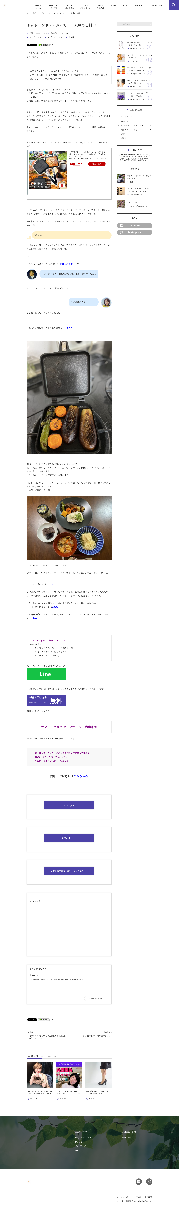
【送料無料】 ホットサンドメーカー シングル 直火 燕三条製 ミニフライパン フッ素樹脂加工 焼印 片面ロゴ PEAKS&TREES (87, 154)
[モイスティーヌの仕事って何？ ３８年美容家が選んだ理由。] (121, 96)
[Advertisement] (69, 928)
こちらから (80, 776)
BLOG (81, 1131)
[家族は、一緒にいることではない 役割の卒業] (121, 178)
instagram (134, 232)
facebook (134, 225)
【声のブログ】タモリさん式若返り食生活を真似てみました (47, 1037)
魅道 (123, 133)
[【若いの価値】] (121, 204)
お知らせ (124, 121)
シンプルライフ (35, 37)
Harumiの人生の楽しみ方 (132, 125)
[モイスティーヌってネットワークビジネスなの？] (121, 58)
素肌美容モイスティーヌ (138, 48)
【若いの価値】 (132, 202)
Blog (125, 5)
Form (69, 6)
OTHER (129, 1131)
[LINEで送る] (44, 45)
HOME (37, 6)
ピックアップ (134, 61)
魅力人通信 (140, 5)
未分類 (71, 37)
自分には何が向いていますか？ (95, 1036)
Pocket (52, 45)
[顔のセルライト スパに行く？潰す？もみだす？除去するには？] (121, 70)
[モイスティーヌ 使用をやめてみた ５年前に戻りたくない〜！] (121, 83)
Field (100, 6)
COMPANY (53, 6)
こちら (50, 584)
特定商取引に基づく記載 (143, 1197)
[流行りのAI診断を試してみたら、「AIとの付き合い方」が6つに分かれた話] (121, 191)
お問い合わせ (157, 5)
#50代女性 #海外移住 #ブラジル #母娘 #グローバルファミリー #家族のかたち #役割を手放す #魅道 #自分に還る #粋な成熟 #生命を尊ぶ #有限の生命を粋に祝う (134, 157)
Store (114, 5)
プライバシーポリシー (124, 1197)
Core (85, 6)
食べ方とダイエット (55, 37)
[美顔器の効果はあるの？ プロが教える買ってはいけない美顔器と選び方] (121, 45)
